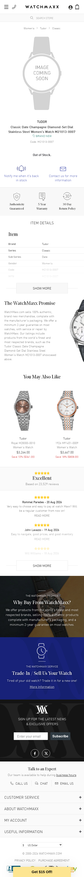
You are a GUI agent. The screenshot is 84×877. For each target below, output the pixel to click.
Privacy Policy (24, 860)
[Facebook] (35, 753)
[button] (77, 6)
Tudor (43, 28)
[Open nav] (6, 7)
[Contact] (14, 7)
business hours (66, 775)
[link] (21, 173)
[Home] (42, 6)
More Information (42, 686)
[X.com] (46, 753)
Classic (56, 28)
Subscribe (60, 736)
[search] (31, 17)
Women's (29, 28)
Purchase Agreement (54, 860)
